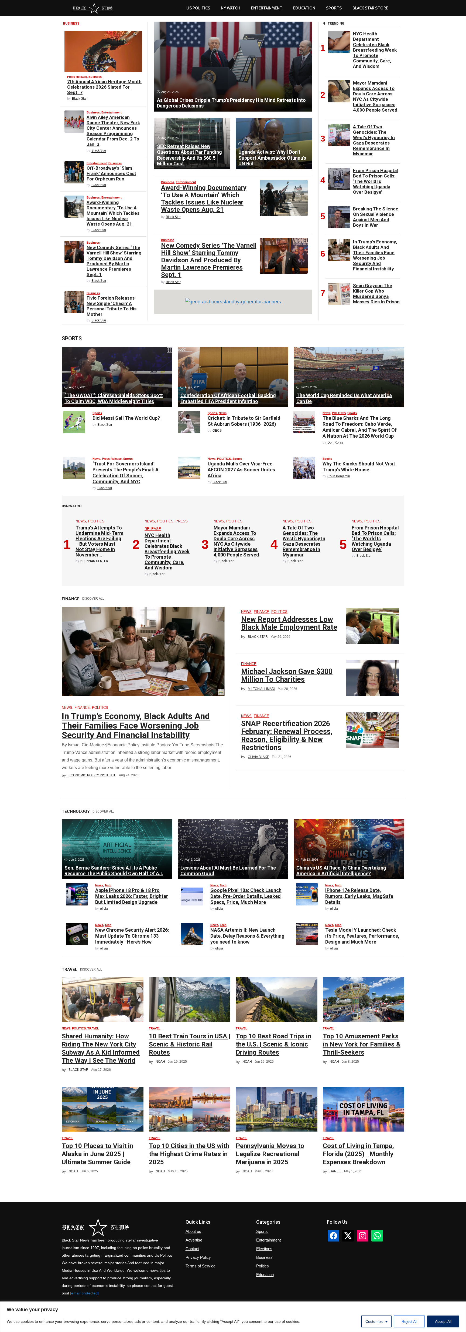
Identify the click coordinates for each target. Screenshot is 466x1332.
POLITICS (339, 413)
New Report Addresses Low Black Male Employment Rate (289, 623)
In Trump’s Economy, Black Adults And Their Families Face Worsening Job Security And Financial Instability (375, 255)
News (223, 413)
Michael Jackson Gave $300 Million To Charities (287, 675)
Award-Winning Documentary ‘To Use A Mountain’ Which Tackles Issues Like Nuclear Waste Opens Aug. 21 (113, 213)
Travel (93, 1028)
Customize (374, 1321)
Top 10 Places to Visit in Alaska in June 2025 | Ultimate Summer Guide (97, 1154)
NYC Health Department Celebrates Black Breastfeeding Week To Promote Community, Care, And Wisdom (375, 50)
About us (193, 1231)
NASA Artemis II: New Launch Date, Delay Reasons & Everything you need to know (247, 936)
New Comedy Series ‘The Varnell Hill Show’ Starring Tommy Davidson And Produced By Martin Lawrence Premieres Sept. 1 (114, 261)
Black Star (79, 98)
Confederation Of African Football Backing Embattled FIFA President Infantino (228, 398)
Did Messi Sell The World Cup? (126, 418)
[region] (233, 1316)
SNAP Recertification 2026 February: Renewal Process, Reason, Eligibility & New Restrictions (287, 735)
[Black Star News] (93, 8)
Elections (264, 1248)
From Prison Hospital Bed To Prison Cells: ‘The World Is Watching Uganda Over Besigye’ (375, 181)
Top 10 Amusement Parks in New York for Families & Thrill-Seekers (361, 1044)
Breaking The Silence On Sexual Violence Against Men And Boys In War (375, 217)
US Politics (198, 8)
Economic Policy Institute (92, 775)
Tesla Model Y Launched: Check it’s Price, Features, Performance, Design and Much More (362, 936)
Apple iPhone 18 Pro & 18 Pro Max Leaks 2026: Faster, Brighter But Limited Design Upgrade (131, 896)
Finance (82, 708)
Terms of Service (200, 1266)
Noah (160, 1061)
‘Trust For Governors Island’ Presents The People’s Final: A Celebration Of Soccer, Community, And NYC (125, 472)
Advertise (194, 1240)
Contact (192, 1248)
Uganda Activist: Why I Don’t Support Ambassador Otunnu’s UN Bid (272, 157)
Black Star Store (370, 8)
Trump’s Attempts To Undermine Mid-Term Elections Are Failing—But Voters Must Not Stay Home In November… (100, 541)
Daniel (335, 1171)
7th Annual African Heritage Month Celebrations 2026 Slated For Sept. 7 (104, 87)
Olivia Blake (258, 757)
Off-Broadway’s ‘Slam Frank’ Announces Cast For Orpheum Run (111, 173)
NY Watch (230, 8)
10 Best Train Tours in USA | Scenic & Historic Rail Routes (189, 1044)
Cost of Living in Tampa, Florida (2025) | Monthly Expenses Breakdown (358, 1154)
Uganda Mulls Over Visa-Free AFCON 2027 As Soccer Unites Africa (241, 469)
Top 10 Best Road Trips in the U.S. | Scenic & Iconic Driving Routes (273, 1044)
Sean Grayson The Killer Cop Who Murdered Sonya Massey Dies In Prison (376, 293)
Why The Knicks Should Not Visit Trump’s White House (359, 466)
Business (95, 76)
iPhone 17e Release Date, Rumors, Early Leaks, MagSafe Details (359, 896)
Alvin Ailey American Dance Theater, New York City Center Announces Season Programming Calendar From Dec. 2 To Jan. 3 (113, 131)
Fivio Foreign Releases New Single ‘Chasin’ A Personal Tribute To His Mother (111, 306)
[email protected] (84, 1293)
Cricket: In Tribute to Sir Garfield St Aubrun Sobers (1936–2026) (244, 421)
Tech (108, 885)
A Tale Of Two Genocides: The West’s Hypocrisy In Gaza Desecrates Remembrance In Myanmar (374, 140)
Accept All (443, 1321)
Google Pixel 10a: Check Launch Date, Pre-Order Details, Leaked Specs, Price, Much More (246, 896)
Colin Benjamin (338, 476)
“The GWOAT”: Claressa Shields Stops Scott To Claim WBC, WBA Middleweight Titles (113, 398)
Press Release (77, 76)
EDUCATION (304, 8)
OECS (217, 430)
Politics (262, 1266)
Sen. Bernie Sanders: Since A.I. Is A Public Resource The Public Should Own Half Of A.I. (113, 871)
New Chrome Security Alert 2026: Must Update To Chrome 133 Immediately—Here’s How (132, 936)
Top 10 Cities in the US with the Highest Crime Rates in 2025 (189, 1154)
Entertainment (266, 8)
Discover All (93, 598)
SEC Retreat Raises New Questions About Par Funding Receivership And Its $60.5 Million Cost (189, 155)
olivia (104, 909)
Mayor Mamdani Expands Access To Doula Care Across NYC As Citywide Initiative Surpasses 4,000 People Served (375, 96)
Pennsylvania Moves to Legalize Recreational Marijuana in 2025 (270, 1154)
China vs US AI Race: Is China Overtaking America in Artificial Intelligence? (341, 871)
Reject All (409, 1321)
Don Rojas (335, 442)
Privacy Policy (198, 1257)
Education (265, 1274)
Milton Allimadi (261, 689)
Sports (334, 8)
